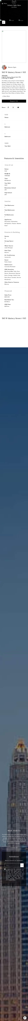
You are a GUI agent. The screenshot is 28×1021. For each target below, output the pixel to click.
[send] (22, 865)
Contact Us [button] (14, 847)
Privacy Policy (12, 879)
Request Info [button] (14, 101)
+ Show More (6, 96)
